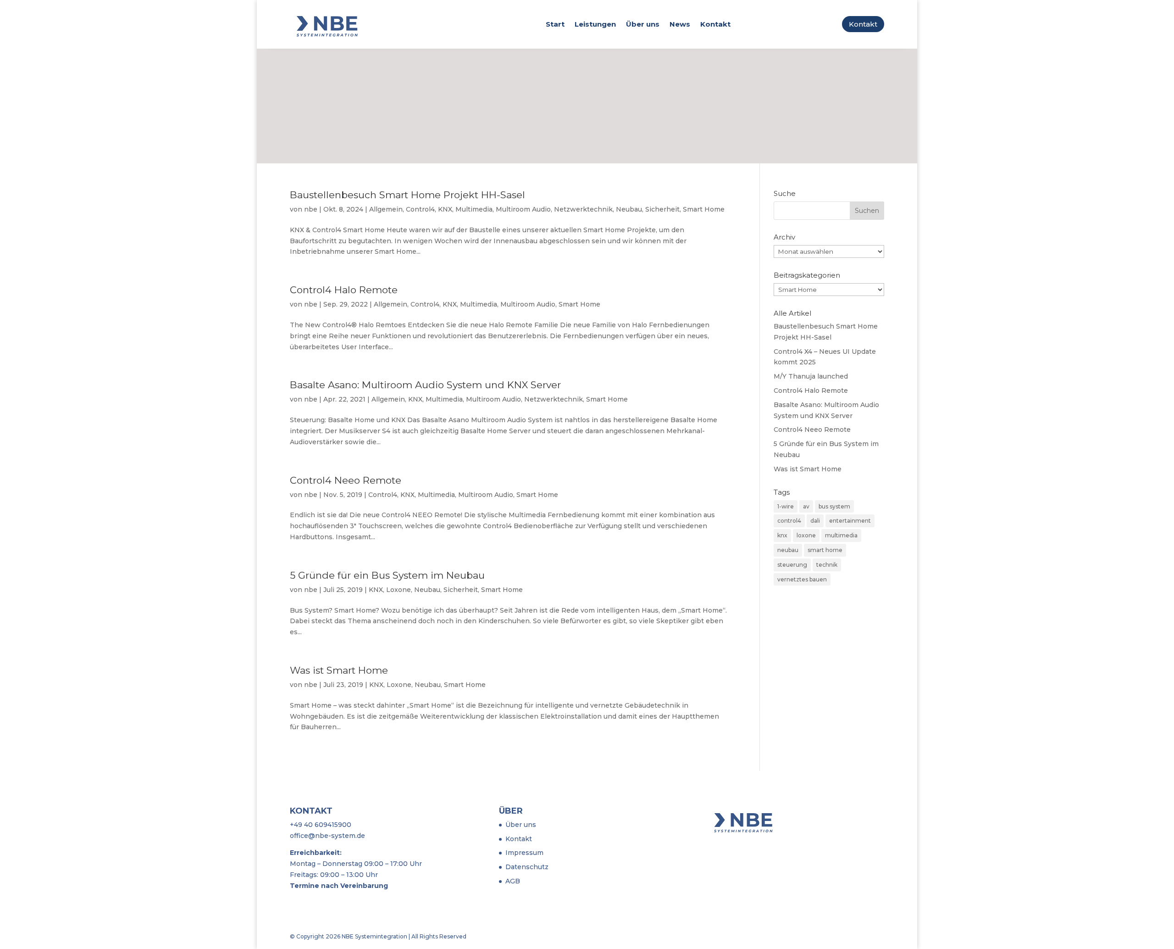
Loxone (398, 590)
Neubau (629, 209)
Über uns (642, 24)
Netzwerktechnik (583, 209)
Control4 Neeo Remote (345, 480)
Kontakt (715, 24)
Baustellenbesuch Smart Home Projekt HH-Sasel (407, 195)
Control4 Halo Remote (344, 290)
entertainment (850, 520)
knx (782, 535)
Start (555, 24)
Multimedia (474, 209)
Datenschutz (526, 867)
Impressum (524, 853)
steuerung (792, 564)
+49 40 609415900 (320, 825)
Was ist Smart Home (339, 670)
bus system (834, 506)
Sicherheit (662, 209)
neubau (787, 550)
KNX (445, 209)
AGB (512, 881)
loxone (806, 535)
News (680, 24)
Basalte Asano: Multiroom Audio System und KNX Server (425, 385)
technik (826, 564)
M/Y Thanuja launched (811, 376)
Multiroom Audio (523, 209)
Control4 (420, 209)
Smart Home (704, 209)
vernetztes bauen (802, 579)
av (806, 506)
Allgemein (386, 209)
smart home (825, 550)
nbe (310, 209)
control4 (789, 520)
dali (815, 520)
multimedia (841, 535)
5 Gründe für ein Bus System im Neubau (387, 575)
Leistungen (595, 24)
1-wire (785, 506)
